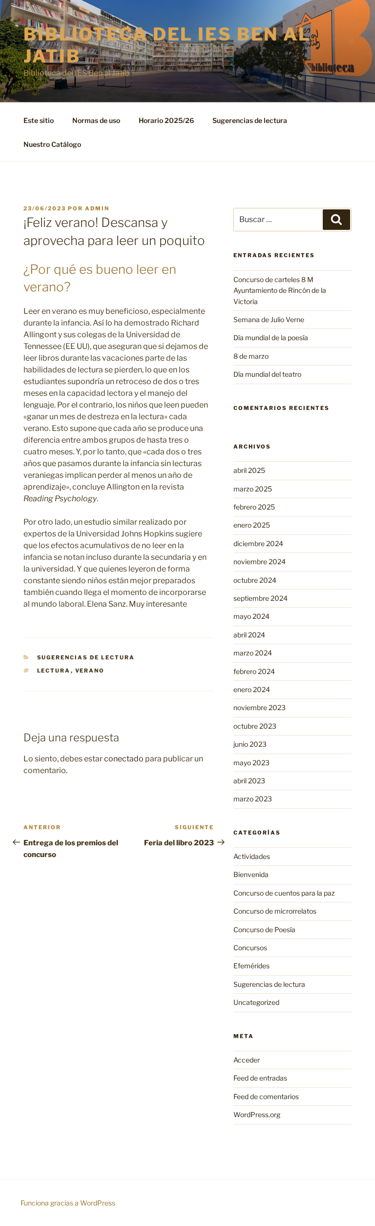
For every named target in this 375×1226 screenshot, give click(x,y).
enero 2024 (251, 689)
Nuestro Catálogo (52, 144)
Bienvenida (251, 874)
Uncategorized (256, 1002)
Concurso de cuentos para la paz (284, 893)
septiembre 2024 (260, 598)
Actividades (251, 856)
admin (97, 208)
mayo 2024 (251, 616)
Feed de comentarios (266, 1096)
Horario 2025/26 (166, 120)
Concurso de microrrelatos (274, 911)
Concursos (250, 947)
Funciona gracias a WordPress (68, 1203)
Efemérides (251, 965)
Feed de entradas (260, 1078)
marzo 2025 (252, 489)
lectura (54, 670)
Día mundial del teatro (267, 374)
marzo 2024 (252, 653)
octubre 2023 (254, 726)
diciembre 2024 (258, 543)
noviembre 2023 (259, 707)
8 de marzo (251, 356)
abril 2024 (249, 635)
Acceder (246, 1060)
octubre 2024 (254, 580)
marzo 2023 (252, 799)
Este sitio (38, 120)
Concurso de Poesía (264, 929)
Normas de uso (96, 120)
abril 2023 (249, 780)
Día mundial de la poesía (270, 337)
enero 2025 (251, 525)
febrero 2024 (254, 671)
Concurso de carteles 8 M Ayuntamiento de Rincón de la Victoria (279, 290)
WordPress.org (256, 1114)
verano (90, 670)
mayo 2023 (251, 762)
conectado (124, 758)
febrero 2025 (254, 507)
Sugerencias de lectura (249, 120)
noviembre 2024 (259, 561)
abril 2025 (249, 470)
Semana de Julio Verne (268, 319)
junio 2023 (250, 744)
